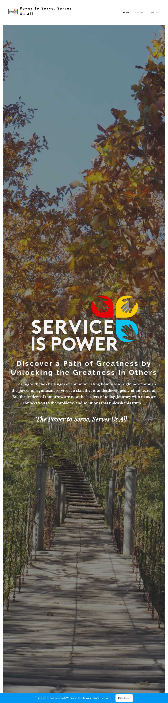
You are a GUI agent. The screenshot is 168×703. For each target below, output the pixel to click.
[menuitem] (127, 13)
